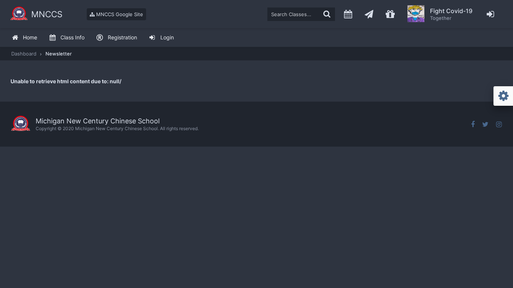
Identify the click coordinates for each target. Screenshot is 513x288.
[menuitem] (24, 37)
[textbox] (301, 14)
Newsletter (58, 54)
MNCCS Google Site (119, 14)
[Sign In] (490, 14)
